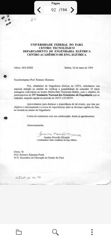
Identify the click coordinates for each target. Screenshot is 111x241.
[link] (19, 232)
